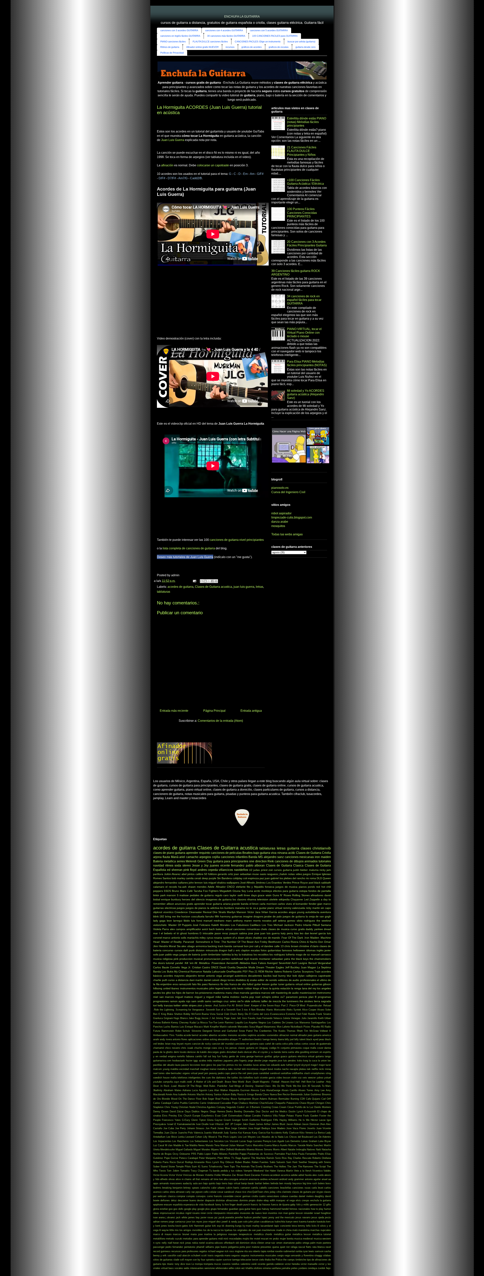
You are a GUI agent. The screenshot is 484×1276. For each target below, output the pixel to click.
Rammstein (167, 1030)
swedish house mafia (165, 1077)
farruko (209, 916)
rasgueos (272, 874)
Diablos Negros (200, 1111)
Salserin (280, 1162)
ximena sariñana (272, 1268)
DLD (319, 878)
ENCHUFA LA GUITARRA (242, 16)
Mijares (215, 1149)
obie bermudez (174, 1073)
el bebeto (166, 933)
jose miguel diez (212, 1221)
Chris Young (171, 1107)
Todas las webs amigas (287, 534)
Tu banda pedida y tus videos (226, 1170)
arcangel (228, 975)
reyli (246, 958)
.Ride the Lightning (163, 1009)
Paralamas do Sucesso (260, 1153)
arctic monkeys (263, 890)
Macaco (198, 1026)
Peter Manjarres (207, 1158)
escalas (255, 950)
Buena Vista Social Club (215, 1014)
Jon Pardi (211, 1128)
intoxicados (232, 1213)
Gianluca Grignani (163, 1018)
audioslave (248, 1039)
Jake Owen (249, 1124)
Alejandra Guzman (239, 1090)
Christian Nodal (187, 1107)
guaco (284, 1056)
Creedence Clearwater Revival (193, 912)
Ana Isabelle (180, 1094)
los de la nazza (211, 1230)
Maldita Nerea (197, 1145)
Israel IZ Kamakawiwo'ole (181, 1124)
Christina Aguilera (206, 1107)
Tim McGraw (311, 1030)
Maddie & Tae (181, 1145)
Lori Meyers (249, 1136)
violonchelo (160, 924)
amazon (243, 1179)
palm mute (316, 1242)
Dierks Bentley (234, 1111)
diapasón (210, 1200)
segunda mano (222, 1255)
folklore (212, 874)
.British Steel (242, 1005)
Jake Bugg (194, 1018)
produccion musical (191, 958)
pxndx (311, 886)
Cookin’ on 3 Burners (248, 1107)
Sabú (272, 1162)
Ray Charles (294, 1158)
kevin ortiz (230, 988)
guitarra (180, 852)
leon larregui (174, 920)
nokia (195, 1242)
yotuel (327, 1077)
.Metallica (204, 963)
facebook (209, 1204)
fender (312, 903)
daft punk (189, 950)
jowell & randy (229, 1221)
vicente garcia (267, 1077)
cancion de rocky (201, 1043)
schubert (195, 1255)
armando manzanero (170, 1183)
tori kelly (158, 1005)
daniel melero (306, 1196)
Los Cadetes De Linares (280, 1022)
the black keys (300, 958)
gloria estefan (160, 1208)
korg (305, 1060)
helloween (299, 950)
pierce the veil (238, 1073)
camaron (245, 1187)
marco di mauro (162, 1234)
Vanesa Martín (285, 1170)
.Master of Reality (171, 941)
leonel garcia (318, 933)
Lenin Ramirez (226, 1022)
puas (255, 1073)
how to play (317, 1208)
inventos (272, 1213)
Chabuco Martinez (249, 1103)
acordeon (275, 1175)
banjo (244, 1183)
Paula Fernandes (307, 1153)
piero (249, 1073)
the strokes (306, 1001)
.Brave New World (234, 1081)
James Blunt (278, 1124)
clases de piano (163, 852)
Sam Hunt (291, 1162)
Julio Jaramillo (309, 1018)
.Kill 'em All (190, 963)
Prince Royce (300, 882)
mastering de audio (287, 992)
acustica (285, 1175)
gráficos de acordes (251, 47)
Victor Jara (253, 912)
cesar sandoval (225, 1191)
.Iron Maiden (311, 937)
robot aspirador (281, 513)
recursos (230, 47)
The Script (320, 1166)
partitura (158, 874)
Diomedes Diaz (252, 1111)
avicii (205, 929)
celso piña (287, 1043)
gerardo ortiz (225, 874)
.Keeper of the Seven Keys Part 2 (269, 1005)
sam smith (197, 1001)
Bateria (158, 861)
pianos (303, 886)
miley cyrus (206, 937)
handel (285, 1208)
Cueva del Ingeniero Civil (288, 492)
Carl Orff (326, 1098)
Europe (196, 1115)
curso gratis (297, 929)
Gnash (227, 1120)
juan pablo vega (168, 954)
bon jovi (249, 946)
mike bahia (222, 996)
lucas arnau (259, 1064)
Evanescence (277, 1014)
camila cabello (259, 1187)
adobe (294, 1175)
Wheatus (226, 1175)
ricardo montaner (260, 958)
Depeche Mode (246, 967)
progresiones (161, 1001)
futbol (250, 984)
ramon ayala (177, 1001)
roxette (279, 1251)
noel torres (159, 1073)
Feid (298, 1014)
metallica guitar (282, 1234)
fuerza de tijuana (280, 1204)
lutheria (290, 954)
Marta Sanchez (314, 1145)
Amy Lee (319, 1090)
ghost (183, 933)
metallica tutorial (321, 1234)
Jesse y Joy (200, 865)
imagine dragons (253, 916)
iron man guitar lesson (290, 1213)
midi (220, 1238)
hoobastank (178, 1060)
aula (195, 1183)
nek (309, 1069)
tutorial (170, 963)
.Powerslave (218, 963)
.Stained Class (262, 1085)
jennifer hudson (243, 1217)
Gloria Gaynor (215, 1120)
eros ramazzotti (182, 984)
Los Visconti (231, 1141)
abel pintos (188, 874)
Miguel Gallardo (184, 1149)
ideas (156, 1213)
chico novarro (172, 1047)
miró (225, 1238)
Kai (240, 1132)
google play (190, 1208)
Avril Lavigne (299, 963)
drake (260, 1200)
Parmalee (280, 1153)
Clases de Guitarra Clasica (285, 865)
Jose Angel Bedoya (259, 1128)
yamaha (286, 1268)
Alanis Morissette (275, 1009)
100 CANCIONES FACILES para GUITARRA (275, 36)
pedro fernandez (174, 1247)
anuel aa (326, 1179)
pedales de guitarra (202, 895)
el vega (291, 1200)
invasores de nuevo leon (253, 1213)
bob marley (178, 878)
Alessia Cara (258, 1090)
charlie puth (160, 980)
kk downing (228, 1225)
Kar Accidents (274, 1132)
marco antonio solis (174, 937)
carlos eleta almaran (173, 1191)
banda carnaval (233, 946)
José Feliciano (201, 924)
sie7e (240, 1001)
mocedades (235, 1238)
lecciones (195, 1064)
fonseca (269, 886)
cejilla (216, 857)
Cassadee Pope (229, 1103)
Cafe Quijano (313, 1098)
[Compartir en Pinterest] (216, 581)
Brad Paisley (222, 1098)
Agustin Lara (206, 1090)
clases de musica (278, 929)
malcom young (161, 1069)
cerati (197, 878)
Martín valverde (228, 1026)
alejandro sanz (274, 857)
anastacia (254, 1179)
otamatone (289, 1242)
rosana (218, 937)
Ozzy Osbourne (181, 1153)
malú (295, 1230)
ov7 (282, 996)
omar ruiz (270, 1242)
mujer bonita (286, 1238)
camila (190, 878)
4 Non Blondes (257, 1009)
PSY (245, 971)
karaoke (311, 1221)
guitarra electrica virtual (301, 1056)
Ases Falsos (258, 963)
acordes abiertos (208, 1035)
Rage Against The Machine (250, 1158)
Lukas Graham (309, 1141)
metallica (170, 861)
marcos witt (268, 992)
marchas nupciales (320, 1230)
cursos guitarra (283, 869)
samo (208, 1001)
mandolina (303, 1230)
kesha (171, 1225)
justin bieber (300, 869)
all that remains (200, 1179)
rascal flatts (304, 1247)
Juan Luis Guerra (172, 140)
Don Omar (324, 941)
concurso (167, 950)
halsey (265, 1208)
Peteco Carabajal (188, 1158)
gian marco (324, 903)
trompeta (208, 1264)
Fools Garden (310, 1115)
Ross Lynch (212, 1162)
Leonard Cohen (193, 1136)
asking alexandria (219, 1039)
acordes (283, 912)
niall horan (173, 1242)
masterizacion (308, 992)
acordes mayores (174, 975)
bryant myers (184, 1043)
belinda (274, 1183)
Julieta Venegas (291, 1018)
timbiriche (301, 1259)
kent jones (161, 1225)
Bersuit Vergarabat (319, 963)
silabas (327, 1255)
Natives (311, 1149)
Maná (174, 857)
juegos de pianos (196, 907)
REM (261, 971)
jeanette (229, 1217)
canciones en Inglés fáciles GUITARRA (180, 36)
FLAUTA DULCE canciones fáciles (210, 41)
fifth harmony (223, 916)
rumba (299, 1251)
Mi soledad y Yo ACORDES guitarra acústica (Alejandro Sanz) (305, 394)
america (326, 1035)
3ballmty (157, 1090)
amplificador (193, 929)
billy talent (300, 1039)
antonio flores (180, 1039)
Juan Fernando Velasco (269, 1018)
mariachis (193, 937)
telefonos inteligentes (189, 1077)
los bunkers (227, 907)
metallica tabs (225, 1069)
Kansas (247, 1132)
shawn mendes (197, 886)
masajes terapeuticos (240, 1234)
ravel (328, 1247)
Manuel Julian (228, 1145)
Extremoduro (235, 1115)
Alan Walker (221, 1090)
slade (176, 1259)
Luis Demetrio (292, 1141)
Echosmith (310, 1111)
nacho (285, 1069)
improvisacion (167, 1213)
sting (328, 1073)
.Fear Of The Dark (292, 937)
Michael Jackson (284, 924)
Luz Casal (158, 1145)
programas (324, 996)
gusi (259, 1208)
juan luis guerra (243, 586)
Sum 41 (196, 1166)
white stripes (189, 1005)
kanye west (292, 1221)
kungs (238, 1225)
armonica (201, 946)
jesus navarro (303, 1217)
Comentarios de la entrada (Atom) (220, 720)
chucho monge (202, 1047)
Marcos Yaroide (296, 1145)
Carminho (193, 1103)
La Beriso (319, 1132)
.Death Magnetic (261, 1081)
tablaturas (163, 591)
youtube (157, 1081)
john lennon (196, 882)
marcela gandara (250, 992)
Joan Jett (235, 1018)
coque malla (309, 1047)
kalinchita (280, 1221)
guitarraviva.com (162, 1060)
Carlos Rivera (290, 941)
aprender (192, 852)
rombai (270, 1251)
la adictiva (213, 907)
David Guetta (228, 967)
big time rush (310, 1183)
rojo (188, 1001)
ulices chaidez (253, 937)
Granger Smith (240, 1120)
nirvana (282, 852)
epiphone (158, 1204)
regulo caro (222, 895)
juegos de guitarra (294, 916)
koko (299, 1060)
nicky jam (325, 869)
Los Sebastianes (199, 1141)
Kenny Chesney (180, 1022)
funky (225, 1056)
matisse (184, 895)
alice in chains (184, 1179)
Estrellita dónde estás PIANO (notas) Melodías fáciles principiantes (306, 122)
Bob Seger (208, 1098)
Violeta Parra (161, 929)
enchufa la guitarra (320, 1200)
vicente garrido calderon (271, 1264)
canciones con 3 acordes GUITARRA (179, 30)
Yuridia (179, 1035)
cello (206, 1191)
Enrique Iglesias (321, 874)
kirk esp (216, 1225)
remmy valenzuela (294, 907)
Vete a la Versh (302, 1170)
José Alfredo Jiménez (253, 882)
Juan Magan (308, 967)
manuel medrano (213, 920)
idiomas (311, 950)
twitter (177, 1005)
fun (219, 1056)
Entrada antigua (251, 710)
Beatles (247, 852)
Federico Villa (270, 1115)
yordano (302, 1268)
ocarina (210, 1242)
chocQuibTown (255, 1191)
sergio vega (283, 1255)
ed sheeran (174, 869)
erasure (168, 1204)
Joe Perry (180, 1128)
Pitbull (316, 924)
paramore (292, 996)
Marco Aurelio (279, 1145)
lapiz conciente (282, 1225)
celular (212, 1191)
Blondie (166, 1098)
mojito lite (248, 1238)
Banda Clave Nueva (266, 1094)
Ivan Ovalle (202, 1124)
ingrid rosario (192, 1213)
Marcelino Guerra (262, 1145)
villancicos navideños (233, 869)
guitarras (237, 916)
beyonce (297, 1183)
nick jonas (185, 1242)
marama (240, 907)
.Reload (327, 1005)
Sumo (204, 1166)
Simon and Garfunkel (225, 1030)
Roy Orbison (227, 1162)
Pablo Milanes (220, 1153)
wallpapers (232, 882)
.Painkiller (221, 1085)
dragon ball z (227, 950)
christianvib (322, 848)
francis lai (256, 1204)
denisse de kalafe (197, 1052)
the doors (159, 963)
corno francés (214, 1196)
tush (256, 1077)
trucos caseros (222, 1264)
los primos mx (230, 1064)
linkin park (159, 895)
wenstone (209, 1268)
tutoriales (325, 861)
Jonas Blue (223, 1128)
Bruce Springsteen (241, 1098)
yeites (294, 1268)
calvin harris (232, 1187)
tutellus (236, 1264)
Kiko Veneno (306, 1132)
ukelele (273, 899)
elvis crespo (302, 1200)
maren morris (252, 920)
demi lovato (180, 1052)
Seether (303, 1162)
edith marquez (277, 1200)
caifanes (183, 882)
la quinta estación (279, 988)
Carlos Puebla (180, 1103)
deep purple (209, 878)
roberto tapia (259, 1251)
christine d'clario (309, 946)
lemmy (301, 1225)
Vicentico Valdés (321, 1170)
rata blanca (318, 1247)
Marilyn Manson (236, 912)
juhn (250, 1221)
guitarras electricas (164, 907)
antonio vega (214, 975)
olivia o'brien (257, 1242)
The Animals (243, 1166)
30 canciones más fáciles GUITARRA (226, 36)
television (262, 899)
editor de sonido (267, 980)
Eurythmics (207, 1115)
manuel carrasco (321, 954)
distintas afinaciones (227, 1200)
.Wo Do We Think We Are (286, 1085)
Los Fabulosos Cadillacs (246, 924)
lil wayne (164, 1230)
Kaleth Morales (220, 924)
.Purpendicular (314, 1005)
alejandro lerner (195, 975)
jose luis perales (287, 1060)
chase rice (240, 1191)
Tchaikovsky (216, 1166)
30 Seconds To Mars (319, 1085)
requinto (204, 852)
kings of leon (260, 988)
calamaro (158, 886)
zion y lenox (204, 1005)
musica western (322, 1238)
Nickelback (297, 1026)
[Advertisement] (185, 303)
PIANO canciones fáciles (173, 41)
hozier (189, 1060)
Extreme (290, 1014)
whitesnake (222, 1268)
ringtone (239, 1251)
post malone (253, 1247)
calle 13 (279, 946)
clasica (171, 1196)
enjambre (166, 984)
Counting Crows (269, 1107)
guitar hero (250, 1208)
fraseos (266, 1204)
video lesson (283, 1077)
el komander (300, 903)
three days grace (254, 895)
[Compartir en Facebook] (212, 581)
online (275, 996)
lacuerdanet (267, 1225)
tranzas (168, 1005)
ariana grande (231, 903)
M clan (168, 1145)
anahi (156, 1039)
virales (156, 1268)
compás (190, 1196)
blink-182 (158, 916)
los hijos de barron (183, 992)
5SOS (167, 890)
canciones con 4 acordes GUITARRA (224, 30)
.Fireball (275, 1081)
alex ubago (188, 946)
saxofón (172, 1255)
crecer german (242, 1196)
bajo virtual (234, 1183)
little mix (174, 1230)
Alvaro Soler (324, 1009)
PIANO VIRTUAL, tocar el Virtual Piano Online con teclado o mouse (304, 332)
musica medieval (303, 1238)
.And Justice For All (223, 1005)
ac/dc (291, 852)
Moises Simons (263, 1149)
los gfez (166, 992)
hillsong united (162, 988)
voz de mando (271, 937)
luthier (289, 1064)
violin (294, 1077)
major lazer (325, 1064)
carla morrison (268, 903)
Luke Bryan (324, 1141)
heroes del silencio (193, 899)
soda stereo (183, 865)
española (178, 1204)
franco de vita (238, 984)
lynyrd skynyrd (302, 1064)
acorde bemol (191, 1035)
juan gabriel (272, 878)
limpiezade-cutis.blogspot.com (291, 517)
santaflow (286, 1073)
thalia (268, 1259)
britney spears (191, 1187)
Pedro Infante (303, 924)
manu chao (232, 992)
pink (176, 958)
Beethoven (274, 941)
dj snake (252, 980)
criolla (254, 1196)
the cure (206, 1077)
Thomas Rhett (295, 1030)
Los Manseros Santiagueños (310, 1022)
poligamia (233, 1247)
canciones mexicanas (299, 857)
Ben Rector (284, 1094)
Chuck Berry (237, 1014)
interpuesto (219, 1213)
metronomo (324, 992)
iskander (308, 1213)
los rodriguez (277, 954)
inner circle (207, 1213)
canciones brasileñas (279, 1187)
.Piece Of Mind (297, 1005)
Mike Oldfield (227, 1149)
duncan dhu (250, 1052)
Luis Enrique (186, 1026)
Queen (327, 878)
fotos (264, 950)
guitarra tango (323, 1056)
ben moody (285, 1183)
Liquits (233, 1136)
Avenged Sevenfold (279, 963)
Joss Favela (248, 1018)
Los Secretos (216, 1141)
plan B (313, 996)
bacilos (267, 975)
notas (291, 874)
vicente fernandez (232, 865)
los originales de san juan (247, 1230)
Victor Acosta (160, 1175)
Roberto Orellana (321, 1158)
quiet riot (285, 1247)
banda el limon (250, 903)
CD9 (302, 1098)
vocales (179, 1268)
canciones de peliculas (226, 852)
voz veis (302, 1077)
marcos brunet (181, 1234)
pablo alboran (255, 865)
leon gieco (206, 1064)
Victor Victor (175, 1175)
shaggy (318, 1255)
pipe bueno (221, 1247)
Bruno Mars (179, 890)
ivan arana (159, 1217)
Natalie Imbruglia (297, 1149)
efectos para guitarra (285, 890)
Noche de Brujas (162, 1153)
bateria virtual (224, 929)
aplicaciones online (198, 1039)
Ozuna (236, 890)
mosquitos (278, 526)
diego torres (227, 980)
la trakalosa (246, 954)
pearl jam (203, 1073)
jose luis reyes (194, 1221)
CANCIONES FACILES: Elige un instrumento (258, 41)
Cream (282, 1107)
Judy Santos (230, 1132)
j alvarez (170, 1217)
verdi (254, 1264)
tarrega (236, 1259)
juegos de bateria (189, 954)
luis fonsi (196, 920)
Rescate (306, 1158)
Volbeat (324, 1030)
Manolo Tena (213, 1145)
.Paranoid (188, 941)
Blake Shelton (174, 1014)
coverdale (228, 1196)
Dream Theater (265, 967)
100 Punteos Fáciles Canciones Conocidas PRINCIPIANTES (302, 212)
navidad (158, 865)
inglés (319, 950)
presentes (266, 1247)
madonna (219, 992)
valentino (245, 1264)
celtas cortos (301, 1043)
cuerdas (293, 1196)
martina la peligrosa (215, 1234)
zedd (189, 1081)
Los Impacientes (162, 1141)
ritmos (169, 865)
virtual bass (167, 1268)
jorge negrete (269, 1060)
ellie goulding (302, 1052)
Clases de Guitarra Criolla (313, 852)
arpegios (205, 857)
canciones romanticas (246, 929)
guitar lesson (262, 984)
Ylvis (172, 1035)
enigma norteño (176, 1056)
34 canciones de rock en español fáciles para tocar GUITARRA (304, 300)
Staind (164, 1166)
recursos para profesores (185, 1251)
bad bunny (279, 975)
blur (289, 975)
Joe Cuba (168, 1128)
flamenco (214, 984)
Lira (240, 1136)
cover (320, 1047)
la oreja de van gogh (318, 916)
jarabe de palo (273, 916)
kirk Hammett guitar (200, 1225)
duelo (240, 1052)
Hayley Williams (288, 1120)
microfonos (253, 1069)
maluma (314, 869)
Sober (156, 1166)
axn (200, 1183)
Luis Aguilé (278, 1141)
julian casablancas (264, 1221)
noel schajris (263, 996)
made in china (284, 1230)
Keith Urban (324, 1018)
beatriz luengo (262, 1039)
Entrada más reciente (174, 710)
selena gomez (286, 920)
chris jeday (270, 1191)
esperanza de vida (193, 1204)
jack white (181, 1217)
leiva (294, 1225)
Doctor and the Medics (274, 1111)
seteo (233, 1001)
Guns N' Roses (282, 895)
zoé (270, 869)
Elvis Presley (169, 1115)
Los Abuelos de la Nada (270, 1136)
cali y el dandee (263, 946)
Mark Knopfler (211, 1026)
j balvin (283, 874)
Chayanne (297, 899)
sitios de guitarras (163, 1259)
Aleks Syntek (293, 1009)
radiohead (237, 958)
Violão (217, 1175)
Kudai (193, 1022)
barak (251, 1183)
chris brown (291, 946)
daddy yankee (314, 929)
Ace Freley (261, 941)
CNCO (231, 886)
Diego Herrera (217, 1111)
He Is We (304, 1120)
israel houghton (322, 1213)
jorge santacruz (177, 1221)
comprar (180, 1196)
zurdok (321, 1268)
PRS (193, 1153)
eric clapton (243, 950)
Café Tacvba (194, 890)
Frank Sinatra (323, 1014)
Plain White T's (225, 1158)
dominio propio (247, 1200)
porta (242, 1247)
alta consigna (231, 1179)
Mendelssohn (167, 1149)
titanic (170, 1264)
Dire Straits (219, 912)
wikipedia (284, 899)
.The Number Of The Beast (237, 941)
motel (257, 1238)
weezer (312, 1077)
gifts (328, 1204)
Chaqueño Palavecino (287, 1103)
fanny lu (219, 1204)
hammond (275, 1208)
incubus (180, 1213)
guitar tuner (278, 984)
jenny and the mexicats (281, 1217)
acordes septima (247, 1035)
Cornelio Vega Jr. (180, 967)
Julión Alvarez (172, 874)
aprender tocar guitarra (208, 903)
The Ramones (305, 1166)
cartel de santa (273, 1043)
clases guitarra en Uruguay (253, 1047)
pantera (327, 1242)
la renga (296, 988)
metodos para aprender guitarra (200, 1238)
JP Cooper (236, 1124)
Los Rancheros (180, 1141)
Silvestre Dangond (202, 1030)
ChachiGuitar (266, 1103)
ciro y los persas (227, 1047)
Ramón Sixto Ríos (276, 1158)
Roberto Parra (160, 1162)
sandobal (264, 1073)
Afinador (221, 886)
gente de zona (237, 1056)
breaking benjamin (172, 1187)
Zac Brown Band (241, 1175)
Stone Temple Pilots (179, 1166)
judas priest (260, 869)
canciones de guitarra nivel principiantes (237, 539)
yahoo (320, 1077)
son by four (199, 1259)
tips (164, 1264)
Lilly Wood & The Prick (216, 1136)
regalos (203, 1251)
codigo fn (274, 1047)
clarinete (286, 1191)
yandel (179, 963)
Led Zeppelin (312, 899)
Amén (169, 1094)
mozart (264, 1238)
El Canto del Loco (259, 1014)
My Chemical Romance (188, 971)
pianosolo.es (280, 487)
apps (155, 1183)
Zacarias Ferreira (260, 1175)
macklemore (268, 1230)
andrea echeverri (269, 1179)
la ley (235, 954)
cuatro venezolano (269, 1196)
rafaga (294, 1247)
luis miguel (210, 882)
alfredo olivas (167, 1179)
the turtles (232, 1077)
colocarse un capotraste (213, 165)
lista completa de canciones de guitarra (189, 548)
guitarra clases (299, 848)
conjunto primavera (291, 1047)
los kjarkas (227, 1230)
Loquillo (239, 1022)
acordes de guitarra (180, 586)
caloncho (205, 1187)
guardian (233, 1208)
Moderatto (240, 1149)
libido (187, 920)
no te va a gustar (256, 907)
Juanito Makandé (213, 1132)
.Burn (248, 1081)
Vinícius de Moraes (193, 1175)
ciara (214, 1047)
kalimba (226, 954)
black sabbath (322, 882)
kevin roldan (244, 988)
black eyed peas (315, 1039)
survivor (227, 1259)
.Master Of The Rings (189, 1085)
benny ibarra (277, 1039)
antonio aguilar (313, 1179)
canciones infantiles (234, 857)
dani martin (196, 980)
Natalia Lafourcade (214, 971)
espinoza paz (256, 878)
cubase (284, 1196)
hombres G (195, 933)
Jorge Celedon (239, 1128)
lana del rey (309, 988)
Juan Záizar (170, 1132)
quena (275, 1247)
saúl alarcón (183, 1255)
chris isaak (187, 1047)
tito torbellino (246, 1077)
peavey (213, 1073)
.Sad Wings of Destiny (241, 1085)
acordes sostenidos (267, 1035)
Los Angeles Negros (255, 1022)
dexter (200, 1200)
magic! (314, 1064)
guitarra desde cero (306, 47)
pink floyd (189, 869)
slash (307, 1073)
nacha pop (247, 996)
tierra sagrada (322, 1001)
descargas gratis (217, 1052)
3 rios (245, 1009)
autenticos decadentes (248, 975)
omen (279, 1242)
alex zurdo (318, 1175)
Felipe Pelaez (286, 1115)
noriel (202, 1242)
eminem (314, 1052)
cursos (178, 950)
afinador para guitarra (309, 1035)
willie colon (234, 1268)
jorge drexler (254, 1060)
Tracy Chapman (199, 1170)
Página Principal (214, 710)
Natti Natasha (323, 1149)
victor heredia (292, 1264)
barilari (258, 1183)
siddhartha (297, 1073)
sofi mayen (186, 1259)
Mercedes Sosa (246, 1026)
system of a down (233, 937)
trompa (199, 1264)
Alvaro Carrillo (289, 1090)
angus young (296, 912)
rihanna (251, 899)
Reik (271, 861)
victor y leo (324, 1264)
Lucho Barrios (171, 1026)
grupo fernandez (219, 1208)
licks (314, 1225)
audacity (187, 1183)
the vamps (289, 1259)
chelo (264, 929)
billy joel (289, 1039)
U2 (250, 869)
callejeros (311, 975)
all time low (216, 1179)
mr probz (274, 1238)
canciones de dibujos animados (296, 861)
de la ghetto (166, 1052)
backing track (216, 946)
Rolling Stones (301, 895)
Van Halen (270, 1170)
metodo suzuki (174, 1238)
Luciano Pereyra (262, 1141)
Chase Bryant (307, 1103)
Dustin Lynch (296, 1111)
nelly (164, 1242)
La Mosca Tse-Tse (207, 1022)
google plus (203, 1208)
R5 (322, 1026)
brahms (157, 1187)
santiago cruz (220, 1001)
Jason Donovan (310, 1124)
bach (212, 929)
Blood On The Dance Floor (186, 1098)
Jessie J (206, 1018)
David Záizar (177, 1111)
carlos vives (285, 903)
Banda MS (255, 857)
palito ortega (302, 1242)
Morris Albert (280, 1149)
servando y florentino (302, 1255)
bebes (266, 1183)
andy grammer (296, 1179)
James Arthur (263, 1124)
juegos (181, 907)
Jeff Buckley (292, 967)
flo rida (224, 984)
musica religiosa (163, 958)
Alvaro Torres (305, 1090)
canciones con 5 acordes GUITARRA (269, 30)
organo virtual (189, 1073)
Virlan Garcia (269, 912)
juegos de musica (286, 886)
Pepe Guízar (171, 1158)
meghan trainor (208, 1069)
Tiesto (162, 1170)
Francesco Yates (171, 1120)
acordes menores (227, 1035)
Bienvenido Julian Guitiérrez (306, 1094)
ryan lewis (308, 1251)
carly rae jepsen (194, 1191)
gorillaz (268, 1056)
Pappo (243, 1153)
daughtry (319, 1196)
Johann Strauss (196, 1128)
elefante (241, 886)
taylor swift (236, 895)
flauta (166, 857)
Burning (295, 1098)
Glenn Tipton (198, 1120)
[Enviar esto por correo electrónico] (202, 581)
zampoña (168, 1081)
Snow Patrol (246, 1030)
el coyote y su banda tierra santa (276, 1052)
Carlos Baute (161, 967)
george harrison (255, 1056)
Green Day (204, 861)
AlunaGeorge (273, 1090)
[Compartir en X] (209, 581)
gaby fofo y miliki (299, 1204)
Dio (246, 1014)
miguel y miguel (204, 996)
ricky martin (313, 907)
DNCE (215, 967)
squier (218, 1259)
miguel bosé (266, 1069)
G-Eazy (186, 1120)
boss (328, 1183)
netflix (315, 1069)
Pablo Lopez (204, 1153)
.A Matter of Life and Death (208, 1081)
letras (259, 586)
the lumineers (290, 1001)
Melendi (191, 861)
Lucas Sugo (246, 1141)
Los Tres (267, 924)
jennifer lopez (260, 1217)
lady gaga (159, 920)
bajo (256, 852)
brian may (170, 1043)
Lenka (181, 1136)
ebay (266, 1200)
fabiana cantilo (194, 1056)
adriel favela (305, 1175)
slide (247, 1001)
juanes (214, 865)
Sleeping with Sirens (319, 1162)
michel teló (240, 1069)
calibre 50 (201, 874)
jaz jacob (219, 1217)
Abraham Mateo (172, 1090)
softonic (255, 1001)
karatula (321, 1221)
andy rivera (166, 1039)
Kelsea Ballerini (161, 1022)
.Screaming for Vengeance (189, 1009)
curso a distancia (178, 980)
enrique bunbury (171, 899)
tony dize (180, 1264)
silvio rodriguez (306, 920)
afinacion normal (288, 1035)
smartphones (318, 1073)
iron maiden (323, 857)
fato (194, 984)
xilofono (258, 1268)
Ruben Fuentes (260, 1162)
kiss (296, 933)
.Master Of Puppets (180, 924)
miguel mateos (184, 996)
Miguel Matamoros (266, 1026)
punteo (226, 958)
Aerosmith (232, 963)
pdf (275, 920)
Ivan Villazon (216, 1124)
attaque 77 (235, 1039)
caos (261, 1043)
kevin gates (181, 1225)
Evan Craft (221, 1115)
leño (308, 1225)
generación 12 (317, 1204)
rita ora (248, 1251)
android (283, 1179)
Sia (179, 946)
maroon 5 (172, 895)
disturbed (231, 1052)
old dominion (243, 1242)
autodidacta (312, 912)
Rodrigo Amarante (195, 1162)
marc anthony (234, 920)
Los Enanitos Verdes (278, 882)
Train (317, 971)
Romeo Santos (162, 878)
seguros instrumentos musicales (258, 1255)
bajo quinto (209, 1183)
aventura (325, 912)
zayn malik (180, 1081)
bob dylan (298, 975)
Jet (213, 1018)
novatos (266, 920)
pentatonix (189, 1247)
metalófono (159, 1238)
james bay (194, 1217)
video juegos (303, 874)
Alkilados (245, 963)
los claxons (239, 899)
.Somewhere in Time (207, 941)
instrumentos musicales (194, 988)
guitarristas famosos (280, 950)
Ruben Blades (243, 1162)
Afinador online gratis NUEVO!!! (202, 47)
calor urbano (218, 1187)
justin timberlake (211, 954)
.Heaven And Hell (290, 1081)
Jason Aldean (293, 1124)
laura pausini (182, 1064)
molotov (235, 996)
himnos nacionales (299, 1208)
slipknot (157, 912)
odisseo (218, 1242)
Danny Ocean (160, 1111)
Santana (326, 924)
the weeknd (323, 920)
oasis (263, 874)
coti (245, 878)
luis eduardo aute (276, 1064)
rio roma (311, 878)
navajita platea (298, 1069)
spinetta (210, 1259)
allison (170, 903)
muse (255, 874)
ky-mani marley (251, 1225)
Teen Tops (229, 1166)
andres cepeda (208, 869)
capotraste (324, 975)
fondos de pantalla (319, 890)
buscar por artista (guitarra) (301, 41)
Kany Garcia (259, 1132)
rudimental (289, 1251)
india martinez (215, 1060)
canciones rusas (301, 1187)
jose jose (253, 933)
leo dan (304, 933)
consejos (201, 1196)
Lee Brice (171, 1136)
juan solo (243, 1221)
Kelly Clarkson (291, 1132)
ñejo (328, 1268)
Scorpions (308, 971)
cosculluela (197, 916)
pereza (303, 996)
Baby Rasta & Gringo (242, 1094)
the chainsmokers (320, 958)
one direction (258, 861)
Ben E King (159, 1014)
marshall (194, 1069)
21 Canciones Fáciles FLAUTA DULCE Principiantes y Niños (301, 151)
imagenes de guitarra (219, 899)
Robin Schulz (182, 1030)
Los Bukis (167, 971)
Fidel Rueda (308, 1014)
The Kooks (279, 1030)
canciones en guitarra (246, 1043)
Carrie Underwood (209, 1103)
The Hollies (280, 1166)
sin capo (326, 907)
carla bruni (317, 1187)
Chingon (319, 1103)
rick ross (229, 1251)
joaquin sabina (238, 933)
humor (327, 1208)
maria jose (196, 1234)
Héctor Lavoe (318, 1120)
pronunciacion (212, 958)
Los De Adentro (322, 1136)
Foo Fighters (211, 890)
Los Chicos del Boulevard (298, 1136)
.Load (173, 1085)
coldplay (237, 878)
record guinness (162, 1251)
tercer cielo (258, 1259)
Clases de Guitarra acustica (213, 586)
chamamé (158, 1047)
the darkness (219, 1077)
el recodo (171, 886)
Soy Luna (247, 890)
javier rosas (207, 1217)
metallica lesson (301, 1234)
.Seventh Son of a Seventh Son (223, 1009)
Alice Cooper (309, 1009)
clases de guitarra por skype (307, 1191)
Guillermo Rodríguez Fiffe (263, 1120)
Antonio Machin (195, 1094)
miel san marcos (163, 996)
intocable (208, 933)
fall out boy (209, 1056)
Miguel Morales (201, 1149)
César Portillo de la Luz (300, 1107)
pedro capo (224, 1073)
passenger (158, 1247)
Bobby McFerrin (192, 1014)
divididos (241, 980)
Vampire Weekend (254, 1170)
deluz (174, 1200)
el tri (176, 933)
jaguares (228, 1060)
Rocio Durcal (177, 1162)
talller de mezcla (271, 1001)
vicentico (168, 912)
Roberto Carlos (292, 971)
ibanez (175, 988)
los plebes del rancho (292, 878)
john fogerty (240, 1060)
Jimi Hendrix (160, 946)
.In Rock (164, 1085)
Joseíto (311, 1128)
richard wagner (216, 1251)
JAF (227, 1124)
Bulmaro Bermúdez (279, 1098)
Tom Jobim (173, 1170)
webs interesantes (194, 1268)
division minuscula (207, 950)
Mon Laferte (283, 1026)
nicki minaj (325, 1069)
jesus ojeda (317, 1217)
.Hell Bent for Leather (312, 1081)
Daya (187, 1111)
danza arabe (279, 521)
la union (322, 1060)
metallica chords (263, 1234)
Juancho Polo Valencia (190, 1132)
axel (311, 882)
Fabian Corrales (252, 1115)
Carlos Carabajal (162, 1103)
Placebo (315, 1026)
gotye (276, 1056)
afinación (167, 165)
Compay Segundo (226, 1107)
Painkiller (234, 1153)
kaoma (302, 1221)
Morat (172, 946)
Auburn (226, 1094)
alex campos (177, 929)
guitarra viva (268, 852)
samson (319, 1251)
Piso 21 (253, 971)
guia (241, 1208)
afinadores (317, 895)
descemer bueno (187, 1200)
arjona (157, 857)
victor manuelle (309, 1264)
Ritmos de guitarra (169, 47)
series (181, 861)
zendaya (312, 1268)
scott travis (207, 1255)
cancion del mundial (223, 1043)
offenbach (229, 1242)
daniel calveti (212, 980)
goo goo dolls (176, 1208)
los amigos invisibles (190, 1230)
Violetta (209, 1175)
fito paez (202, 984)
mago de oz (303, 954)
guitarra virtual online (298, 984)
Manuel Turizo (244, 1145)
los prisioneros (204, 992)
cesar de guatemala (320, 1043)
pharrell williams (205, 1247)
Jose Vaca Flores (296, 1128)
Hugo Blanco (181, 1018)
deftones (165, 1200)
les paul (217, 1064)
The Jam (292, 1166)
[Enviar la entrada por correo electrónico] (194, 580)
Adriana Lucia (190, 1090)
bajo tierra (221, 1183)
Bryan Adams (259, 1098)
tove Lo (190, 1264)
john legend (216, 988)
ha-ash (182, 886)
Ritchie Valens (273, 971)
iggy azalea (199, 1060)
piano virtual (274, 907)
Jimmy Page (223, 1018)
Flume (298, 1115)
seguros (235, 1255)
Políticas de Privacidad (172, 52)
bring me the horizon (177, 916)
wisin (268, 895)
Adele (211, 886)
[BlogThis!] (205, 581)
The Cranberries (263, 1030)
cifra (278, 1191)
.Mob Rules (209, 1085)
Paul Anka (291, 1153)
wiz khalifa (247, 1268)
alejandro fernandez (165, 882)
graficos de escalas (279, 47)
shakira (221, 882)
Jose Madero (278, 1128)
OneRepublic (234, 971)
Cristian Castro (201, 967)
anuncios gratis (184, 903)
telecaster (245, 1259)
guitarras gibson (321, 984)
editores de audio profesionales (297, 980)
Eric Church (184, 1115)
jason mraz (221, 933)
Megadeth (226, 890)
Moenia (250, 1149)
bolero (321, 1183)
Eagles (280, 967)
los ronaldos (245, 1064)
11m (304, 1085)
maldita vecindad (179, 1069)
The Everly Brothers (262, 1166)
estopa (303, 890)
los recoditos (261, 954)
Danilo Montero (322, 1107)
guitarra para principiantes (230, 861)
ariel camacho (188, 857)
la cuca (313, 1060)
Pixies (306, 1026)
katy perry (287, 933)
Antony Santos (213, 1094)
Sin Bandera (224, 878)
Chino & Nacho (308, 941)
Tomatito (185, 1170)
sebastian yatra (280, 958)
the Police (276, 1259)
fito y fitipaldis (255, 886)
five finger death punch (237, 1204)
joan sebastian (242, 874)
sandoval (275, 1073)
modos (277, 1069)
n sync (157, 1242)
